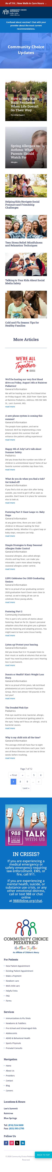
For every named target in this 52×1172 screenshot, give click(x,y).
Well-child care (13, 985)
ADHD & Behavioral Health (18, 1038)
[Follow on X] (17, 1143)
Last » (26, 788)
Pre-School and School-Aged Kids (21, 1028)
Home (8, 1065)
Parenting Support (18, 115)
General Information (16, 389)
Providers (10, 1075)
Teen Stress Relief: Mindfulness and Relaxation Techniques (23, 244)
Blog (8, 1085)
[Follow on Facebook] (6, 1143)
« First (13, 775)
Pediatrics (10, 455)
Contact (9, 1080)
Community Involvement (18, 614)
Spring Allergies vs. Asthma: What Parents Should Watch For (25, 151)
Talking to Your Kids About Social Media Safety (25, 282)
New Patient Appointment (18, 966)
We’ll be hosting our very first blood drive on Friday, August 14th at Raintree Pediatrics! (26, 382)
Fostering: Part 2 (13, 611)
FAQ (8, 995)
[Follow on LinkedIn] (23, 1143)
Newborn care (12, 981)
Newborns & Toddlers (16, 1023)
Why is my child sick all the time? (22, 737)
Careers (9, 1090)
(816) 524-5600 (15, 1125)
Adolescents (11, 1033)
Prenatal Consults (14, 1048)
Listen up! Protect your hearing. (21, 644)
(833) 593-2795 (16, 1128)
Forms (9, 1000)
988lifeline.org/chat (27, 900)
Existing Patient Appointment (19, 971)
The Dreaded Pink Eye (16, 707)
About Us (10, 1070)
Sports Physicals (13, 1043)
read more (10, 406)
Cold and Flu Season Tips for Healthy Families (22, 324)
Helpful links (12, 990)
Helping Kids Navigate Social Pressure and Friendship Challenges (22, 204)
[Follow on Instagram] (11, 1143)
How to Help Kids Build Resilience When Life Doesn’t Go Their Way (24, 104)
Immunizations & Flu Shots (18, 1018)
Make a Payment (13, 976)
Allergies (14, 162)
